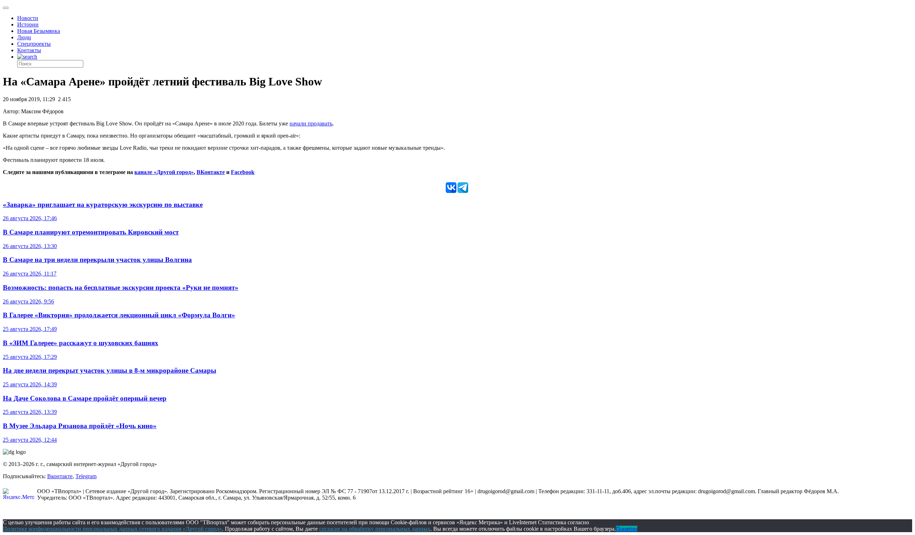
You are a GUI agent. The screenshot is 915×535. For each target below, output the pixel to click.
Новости (27, 18)
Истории (28, 24)
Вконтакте (60, 476)
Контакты (29, 50)
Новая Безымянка (38, 31)
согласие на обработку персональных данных (374, 529)
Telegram (86, 476)
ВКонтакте (211, 172)
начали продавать (311, 123)
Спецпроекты (34, 44)
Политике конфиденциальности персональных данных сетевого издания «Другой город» (112, 529)
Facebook (242, 172)
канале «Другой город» (164, 172)
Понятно (626, 529)
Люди (24, 37)
